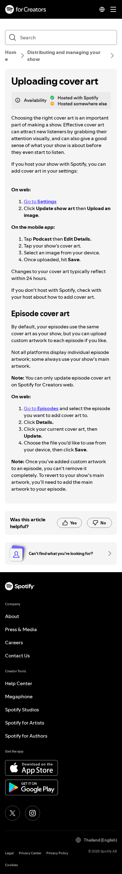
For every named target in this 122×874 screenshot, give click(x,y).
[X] (12, 813)
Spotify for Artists (24, 722)
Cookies (11, 865)
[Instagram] (32, 813)
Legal (9, 853)
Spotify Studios (22, 709)
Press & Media (21, 629)
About (12, 616)
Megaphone (19, 696)
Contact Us (17, 655)
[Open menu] (113, 9)
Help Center (18, 683)
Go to (40, 201)
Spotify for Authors (26, 735)
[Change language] (101, 9)
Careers (14, 642)
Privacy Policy (57, 853)
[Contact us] (107, 553)
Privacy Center (30, 853)
